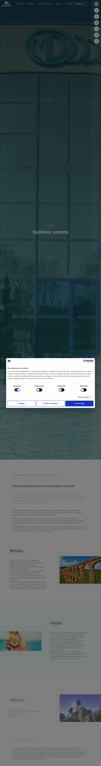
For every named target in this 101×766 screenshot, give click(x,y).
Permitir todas (79, 403)
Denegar (22, 403)
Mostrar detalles (84, 397)
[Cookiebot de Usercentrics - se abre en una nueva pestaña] (84, 361)
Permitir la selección (50, 403)
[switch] (39, 389)
